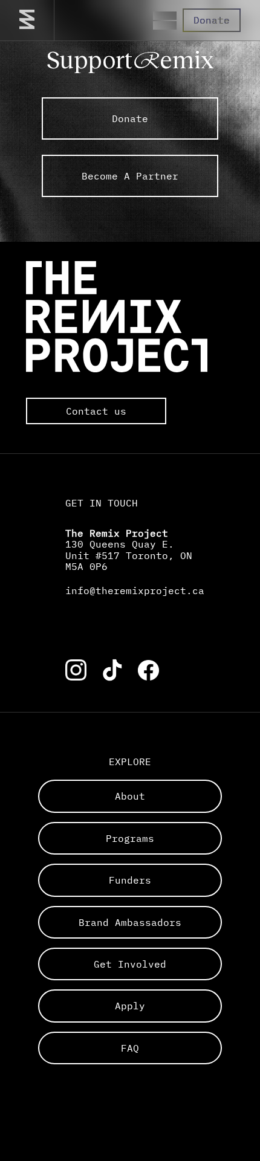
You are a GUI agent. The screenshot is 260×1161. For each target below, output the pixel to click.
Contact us (96, 411)
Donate (211, 20)
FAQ (130, 1048)
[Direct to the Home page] (27, 20)
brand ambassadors (130, 922)
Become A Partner (130, 176)
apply (130, 1006)
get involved (130, 964)
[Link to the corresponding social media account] (75, 670)
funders (130, 880)
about (130, 796)
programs (130, 838)
